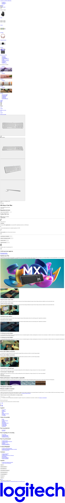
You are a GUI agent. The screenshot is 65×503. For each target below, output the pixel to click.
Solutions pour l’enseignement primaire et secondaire (9, 449)
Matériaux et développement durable (5, 238)
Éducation (3, 3)
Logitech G (3, 2)
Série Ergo (3, 430)
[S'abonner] (9, 396)
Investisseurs (4, 411)
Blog (2, 412)
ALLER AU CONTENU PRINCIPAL (5, 0)
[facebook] (2, 403)
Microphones (4, 426)
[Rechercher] (1, 102)
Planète (1, 101)
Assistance (1, 5)
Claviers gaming (4, 424)
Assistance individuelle (5, 453)
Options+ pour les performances (6, 463)
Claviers (1, 108)
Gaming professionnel (5, 435)
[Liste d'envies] (1, 103)
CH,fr (2, 6)
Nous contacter (4, 456)
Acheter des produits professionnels (7, 441)
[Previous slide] (1, 374)
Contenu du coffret (3, 240)
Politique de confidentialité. (43, 397)
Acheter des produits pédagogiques (7, 448)
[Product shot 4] (12, 190)
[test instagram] (0, 403)
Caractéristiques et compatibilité (5, 236)
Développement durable (5, 413)
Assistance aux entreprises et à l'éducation (8, 455)
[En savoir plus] (1, 202)
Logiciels (1, 100)
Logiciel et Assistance (3, 242)
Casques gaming (4, 425)
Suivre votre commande (5, 457)
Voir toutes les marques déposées (26, 393)
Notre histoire (4, 409)
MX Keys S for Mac (3, 110)
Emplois (3, 410)
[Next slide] (3, 374)
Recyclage (3, 414)
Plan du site (23, 481)
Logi (1, 106)
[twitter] (1, 403)
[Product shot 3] (12, 169)
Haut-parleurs (4, 422)
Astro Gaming (4, 434)
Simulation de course (5, 436)
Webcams (3, 421)
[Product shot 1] (12, 125)
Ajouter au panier (3, 217)
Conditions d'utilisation (3, 481)
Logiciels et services (5, 442)
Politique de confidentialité (10, 481)
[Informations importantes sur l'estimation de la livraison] (1, 229)
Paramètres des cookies (18, 481)
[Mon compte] (1, 105)
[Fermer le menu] (1, 8)
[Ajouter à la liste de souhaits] (1, 136)
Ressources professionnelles (6, 444)
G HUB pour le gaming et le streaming (7, 462)
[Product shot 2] (12, 148)
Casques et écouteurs (5, 420)
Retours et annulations (5, 458)
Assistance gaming (4, 454)
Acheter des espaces (5, 440)
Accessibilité (4, 415)
